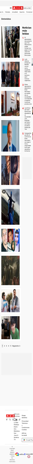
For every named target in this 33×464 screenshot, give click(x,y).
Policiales (7, 12)
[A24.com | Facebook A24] (7, 419)
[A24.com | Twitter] (10, 419)
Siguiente (15, 346)
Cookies (24, 430)
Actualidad (15, 12)
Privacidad (25, 421)
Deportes (22, 12)
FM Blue (16, 425)
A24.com (16, 414)
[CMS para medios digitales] (28, 454)
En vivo (18, 8)
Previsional (29, 12)
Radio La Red (27, 8)
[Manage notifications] (28, 456)
